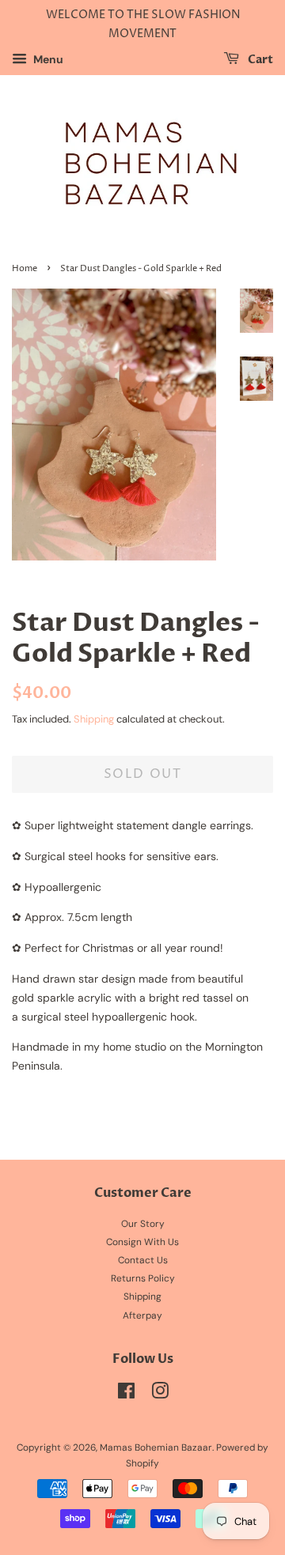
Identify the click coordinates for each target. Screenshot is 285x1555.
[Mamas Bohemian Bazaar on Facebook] (126, 1394)
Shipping (94, 719)
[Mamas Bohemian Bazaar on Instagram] (160, 1394)
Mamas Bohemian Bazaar (156, 1447)
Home (24, 268)
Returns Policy (143, 1278)
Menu (47, 59)
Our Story (143, 1223)
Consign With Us (142, 1242)
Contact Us (143, 1260)
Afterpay (142, 1315)
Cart (259, 59)
